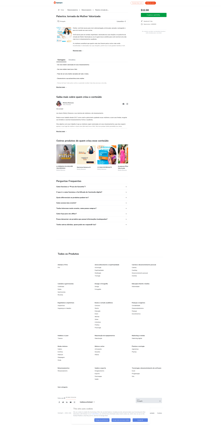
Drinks (59, 289)
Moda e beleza (62, 346)
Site (133, 376)
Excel (133, 371)
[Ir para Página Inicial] (58, 2)
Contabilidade (136, 305)
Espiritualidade (99, 270)
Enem (96, 314)
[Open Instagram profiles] (74, 402)
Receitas (60, 295)
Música (97, 355)
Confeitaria (61, 286)
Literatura (98, 322)
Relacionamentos (63, 368)
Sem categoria (62, 387)
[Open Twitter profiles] (63, 402)
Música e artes (99, 346)
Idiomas (97, 317)
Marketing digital (137, 338)
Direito (97, 308)
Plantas (134, 352)
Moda (59, 360)
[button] (90, 187)
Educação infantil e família (140, 284)
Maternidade (136, 286)
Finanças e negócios (138, 303)
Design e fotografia (101, 284)
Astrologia (98, 267)
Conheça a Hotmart (86, 402)
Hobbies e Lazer (63, 336)
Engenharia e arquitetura (66, 303)
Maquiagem (61, 357)
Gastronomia (61, 292)
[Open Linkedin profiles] (67, 402)
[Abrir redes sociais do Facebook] (123, 104)
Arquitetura (61, 305)
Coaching (134, 270)
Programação (136, 374)
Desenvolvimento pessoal (140, 273)
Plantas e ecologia (138, 346)
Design (97, 286)
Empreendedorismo (138, 308)
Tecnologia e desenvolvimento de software (146, 368)
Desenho (97, 352)
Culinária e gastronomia (65, 284)
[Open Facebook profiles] (59, 402)
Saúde (97, 379)
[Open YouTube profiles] (70, 402)
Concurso (97, 305)
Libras (96, 319)
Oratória (134, 276)
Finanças (134, 311)
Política (97, 325)
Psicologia (98, 328)
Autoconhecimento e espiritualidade (107, 265)
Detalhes (72, 60)
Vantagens (61, 60)
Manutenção (98, 338)
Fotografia (98, 289)
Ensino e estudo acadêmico (104, 303)
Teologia (97, 276)
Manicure (60, 355)
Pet (59, 267)
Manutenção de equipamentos (105, 336)
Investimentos (136, 314)
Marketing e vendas (138, 336)
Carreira (134, 267)
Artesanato (98, 349)
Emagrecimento (99, 371)
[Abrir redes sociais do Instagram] (127, 104)
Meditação (98, 273)
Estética (60, 352)
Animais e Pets (63, 265)
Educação (97, 311)
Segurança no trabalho (64, 308)
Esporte (97, 374)
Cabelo (60, 349)
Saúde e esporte (100, 368)
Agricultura (135, 349)
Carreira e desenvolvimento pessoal (144, 265)
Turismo (60, 338)
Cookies (159, 413)
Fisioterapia (98, 376)
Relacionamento (63, 371)
